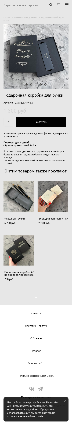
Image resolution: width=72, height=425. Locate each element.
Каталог (36, 350)
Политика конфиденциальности (36, 375)
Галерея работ (36, 363)
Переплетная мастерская (20, 5)
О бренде (36, 338)
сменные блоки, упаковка (25, 17)
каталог (6, 17)
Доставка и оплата (36, 326)
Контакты (36, 313)
